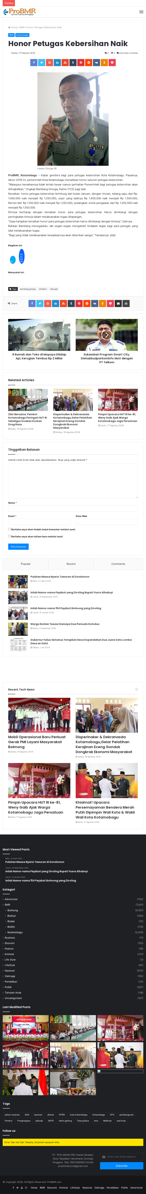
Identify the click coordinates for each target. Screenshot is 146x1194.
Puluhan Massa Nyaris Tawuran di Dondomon (59, 576)
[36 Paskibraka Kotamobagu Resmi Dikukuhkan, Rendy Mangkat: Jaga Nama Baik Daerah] (73, 1082)
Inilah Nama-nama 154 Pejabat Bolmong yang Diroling (65, 608)
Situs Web (81, 516)
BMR (22, 27)
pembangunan (126, 1114)
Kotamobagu (22, 35)
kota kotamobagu (78, 1114)
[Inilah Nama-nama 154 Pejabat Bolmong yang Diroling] (18, 613)
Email (12, 516)
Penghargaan (24, 1120)
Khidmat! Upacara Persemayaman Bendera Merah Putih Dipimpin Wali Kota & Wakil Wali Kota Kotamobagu (105, 810)
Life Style (10, 959)
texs (96, 1120)
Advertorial (11, 899)
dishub (50, 1114)
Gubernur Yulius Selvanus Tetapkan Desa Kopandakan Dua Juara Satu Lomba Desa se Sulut (81, 641)
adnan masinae (12, 1114)
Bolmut (11, 915)
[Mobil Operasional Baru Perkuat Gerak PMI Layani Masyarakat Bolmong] (39, 715)
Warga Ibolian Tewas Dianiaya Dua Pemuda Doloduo (65, 624)
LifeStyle (10, 965)
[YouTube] (22, 1188)
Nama (12, 502)
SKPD (51, 1120)
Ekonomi (9, 943)
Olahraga (10, 976)
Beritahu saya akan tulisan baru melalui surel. (37, 536)
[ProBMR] (19, 12)
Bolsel (10, 921)
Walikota (107, 1120)
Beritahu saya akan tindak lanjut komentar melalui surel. (43, 529)
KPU (112, 1114)
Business (10, 937)
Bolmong (12, 910)
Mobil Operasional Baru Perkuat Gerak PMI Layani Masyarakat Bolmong (37, 741)
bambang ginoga (28, 289)
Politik (8, 987)
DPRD (62, 1114)
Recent (71, 564)
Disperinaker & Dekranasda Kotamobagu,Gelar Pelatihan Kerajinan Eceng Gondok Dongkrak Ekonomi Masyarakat (72, 421)
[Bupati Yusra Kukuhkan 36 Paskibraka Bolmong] (26, 1082)
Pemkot (8, 1120)
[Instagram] (26, 1188)
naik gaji (54, 289)
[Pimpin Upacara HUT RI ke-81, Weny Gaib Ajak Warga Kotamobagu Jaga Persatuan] (118, 400)
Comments (118, 564)
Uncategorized (13, 998)
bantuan (38, 1114)
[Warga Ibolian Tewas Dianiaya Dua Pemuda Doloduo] (18, 629)
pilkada (39, 1120)
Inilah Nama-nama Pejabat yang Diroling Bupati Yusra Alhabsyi (71, 592)
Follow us (9, 1131)
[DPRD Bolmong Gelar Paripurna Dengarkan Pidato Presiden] (26, 1028)
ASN (27, 1114)
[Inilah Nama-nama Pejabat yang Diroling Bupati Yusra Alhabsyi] (18, 597)
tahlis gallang (65, 1120)
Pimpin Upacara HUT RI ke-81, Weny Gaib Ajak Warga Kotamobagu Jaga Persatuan (117, 418)
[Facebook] (13, 1188)
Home (14, 27)
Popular (26, 564)
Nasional (10, 970)
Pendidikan (11, 981)
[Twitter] (17, 1188)
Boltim (11, 926)
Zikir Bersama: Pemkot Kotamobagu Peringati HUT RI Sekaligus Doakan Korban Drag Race (27, 419)
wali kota (121, 1120)
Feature (9, 948)
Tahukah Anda (13, 992)
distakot (43, 289)
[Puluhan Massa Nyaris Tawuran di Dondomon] (18, 581)
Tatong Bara (83, 1120)
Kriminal (9, 954)
